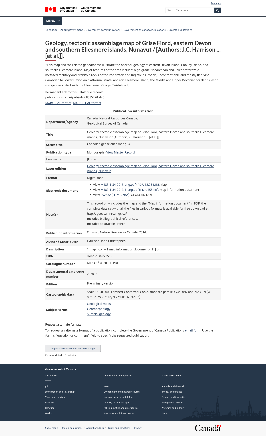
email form (193, 330)
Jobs (47, 386)
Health (48, 413)
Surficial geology (99, 314)
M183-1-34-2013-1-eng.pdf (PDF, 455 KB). (130, 190)
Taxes (106, 386)
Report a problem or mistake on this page (73, 348)
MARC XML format (58, 103)
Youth (165, 413)
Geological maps (99, 304)
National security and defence (119, 397)
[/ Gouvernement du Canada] (73, 10)
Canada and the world (173, 386)
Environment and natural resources (122, 391)
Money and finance (172, 391)
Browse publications (180, 30)
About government (71, 30)
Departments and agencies (118, 375)
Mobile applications (72, 427)
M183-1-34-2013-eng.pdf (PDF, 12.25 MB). (130, 184)
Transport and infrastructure (119, 413)
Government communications (103, 30)
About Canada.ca (95, 427)
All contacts (51, 375)
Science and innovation (174, 397)
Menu (51, 20)
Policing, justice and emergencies (121, 407)
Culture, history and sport (117, 402)
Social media (51, 427)
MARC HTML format (87, 103)
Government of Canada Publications (144, 30)
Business (49, 402)
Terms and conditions (119, 427)
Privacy (137, 427)
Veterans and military (173, 407)
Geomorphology (98, 309)
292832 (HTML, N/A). (115, 195)
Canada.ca (52, 30)
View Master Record (120, 152)
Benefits (49, 407)
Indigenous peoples (172, 402)
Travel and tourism (55, 397)
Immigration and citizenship (60, 391)
